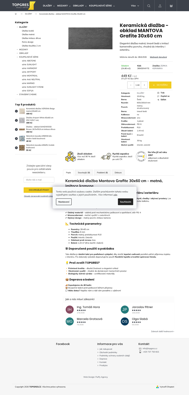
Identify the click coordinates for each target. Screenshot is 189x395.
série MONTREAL (30, 75)
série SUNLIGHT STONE (33, 87)
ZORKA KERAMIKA (159, 67)
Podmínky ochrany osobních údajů (114, 355)
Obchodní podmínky (108, 352)
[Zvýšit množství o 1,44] (144, 85)
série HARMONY (29, 68)
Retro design (27, 42)
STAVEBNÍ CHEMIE (28, 94)
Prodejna (103, 365)
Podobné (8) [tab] (102, 172)
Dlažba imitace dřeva (31, 38)
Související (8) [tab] (84, 172)
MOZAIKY (23, 49)
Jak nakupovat (105, 349)
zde (115, 194)
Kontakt (102, 362)
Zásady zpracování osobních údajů (39, 196)
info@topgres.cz (150, 348)
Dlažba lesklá (28, 31)
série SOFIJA (27, 90)
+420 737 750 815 (151, 352)
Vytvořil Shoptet (167, 386)
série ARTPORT (29, 72)
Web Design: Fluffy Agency (95, 377)
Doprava (103, 359)
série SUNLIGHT (29, 64)
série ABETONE (29, 60)
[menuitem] (48, 5)
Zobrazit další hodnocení (162, 331)
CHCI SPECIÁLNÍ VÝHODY (39, 190)
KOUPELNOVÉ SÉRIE (28, 57)
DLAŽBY (23, 27)
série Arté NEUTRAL (31, 79)
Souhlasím (125, 201)
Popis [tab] (68, 172)
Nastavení (63, 201)
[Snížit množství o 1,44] (130, 85)
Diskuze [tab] (118, 172)
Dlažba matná (28, 34)
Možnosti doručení (158, 57)
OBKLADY (23, 53)
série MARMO (28, 83)
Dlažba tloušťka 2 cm (31, 45)
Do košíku (162, 85)
